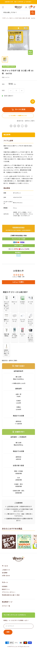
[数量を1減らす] (11, 91)
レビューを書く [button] (18, 282)
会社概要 (4, 572)
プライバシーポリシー (8, 592)
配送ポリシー (6, 589)
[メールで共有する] (22, 126)
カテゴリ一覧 (6, 606)
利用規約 (4, 586)
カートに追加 (20, 109)
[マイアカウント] (26, 7)
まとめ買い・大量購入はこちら (19, 115)
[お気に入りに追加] (32, 101)
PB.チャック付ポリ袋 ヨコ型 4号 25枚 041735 (22, 18)
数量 (3, 90)
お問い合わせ (6, 575)
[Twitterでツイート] (18, 126)
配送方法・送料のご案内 (26, 121)
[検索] (32, 12)
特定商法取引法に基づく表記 (10, 595)
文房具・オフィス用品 (19, 212)
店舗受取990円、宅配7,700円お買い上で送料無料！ (18, 1)
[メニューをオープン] (3, 7)
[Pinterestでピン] (14, 126)
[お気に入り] (30, 7)
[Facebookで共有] (11, 126)
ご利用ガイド (6, 570)
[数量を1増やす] (22, 91)
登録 (8, 632)
